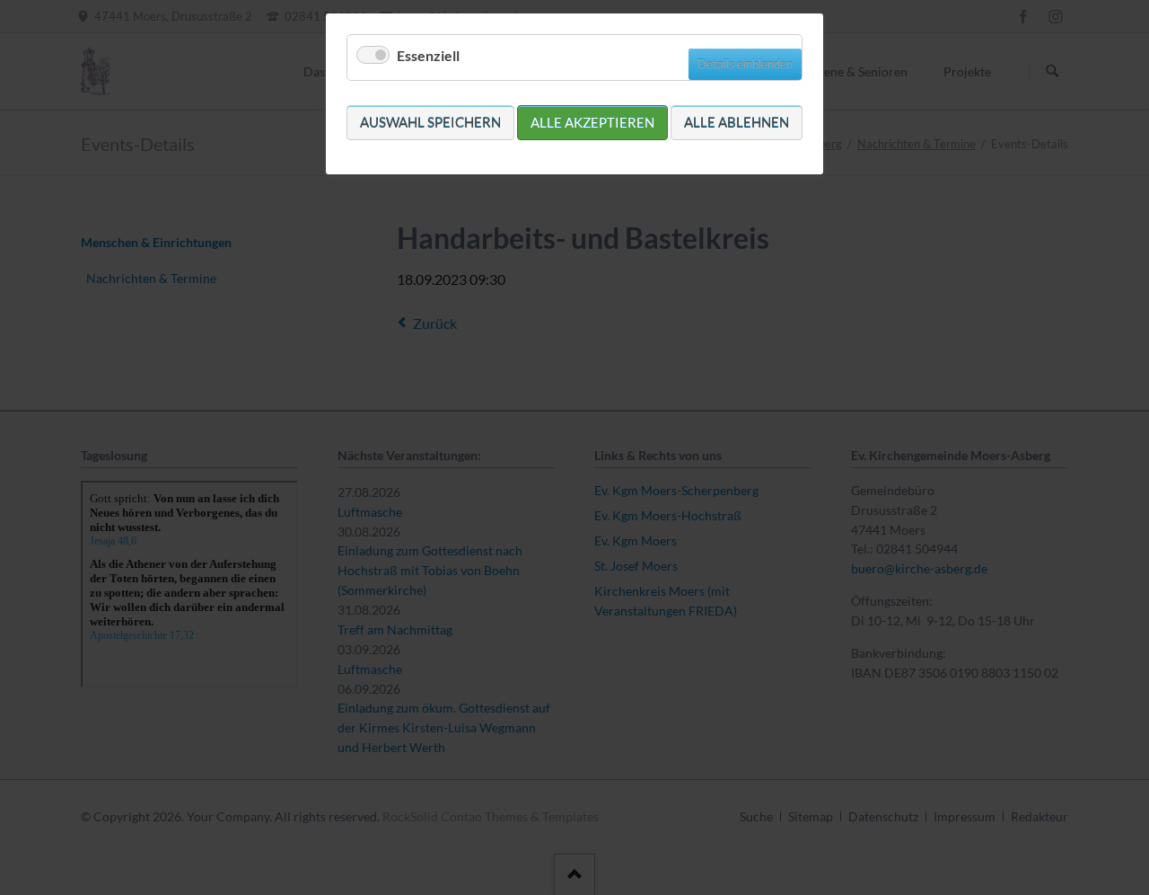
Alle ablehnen (736, 122)
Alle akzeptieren (592, 122)
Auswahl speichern (430, 122)
